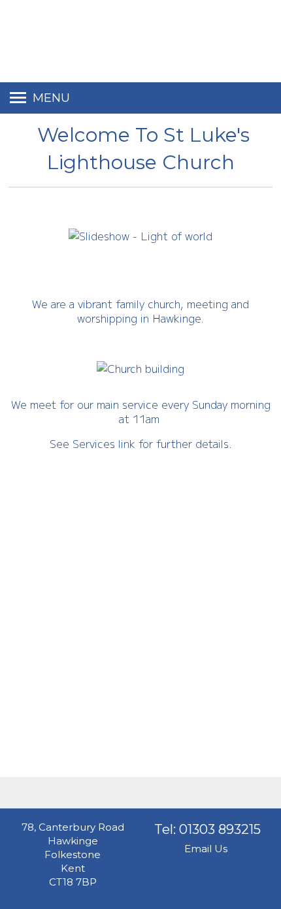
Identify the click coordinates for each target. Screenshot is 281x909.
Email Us (205, 848)
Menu (51, 98)
